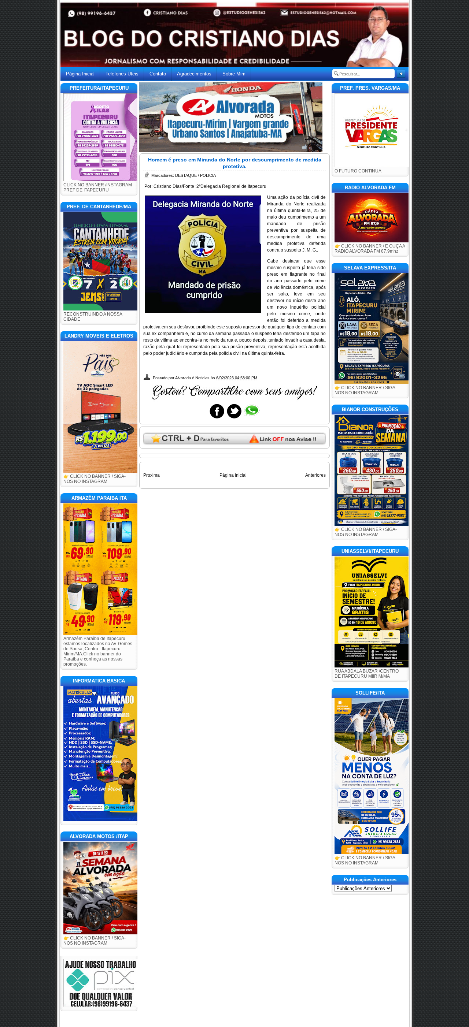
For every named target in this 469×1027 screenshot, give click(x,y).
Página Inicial (80, 74)
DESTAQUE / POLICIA (195, 175)
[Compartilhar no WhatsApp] (251, 418)
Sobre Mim (233, 74)
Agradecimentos (194, 74)
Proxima (151, 475)
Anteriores (315, 475)
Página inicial (233, 475)
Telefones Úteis (122, 74)
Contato (157, 74)
